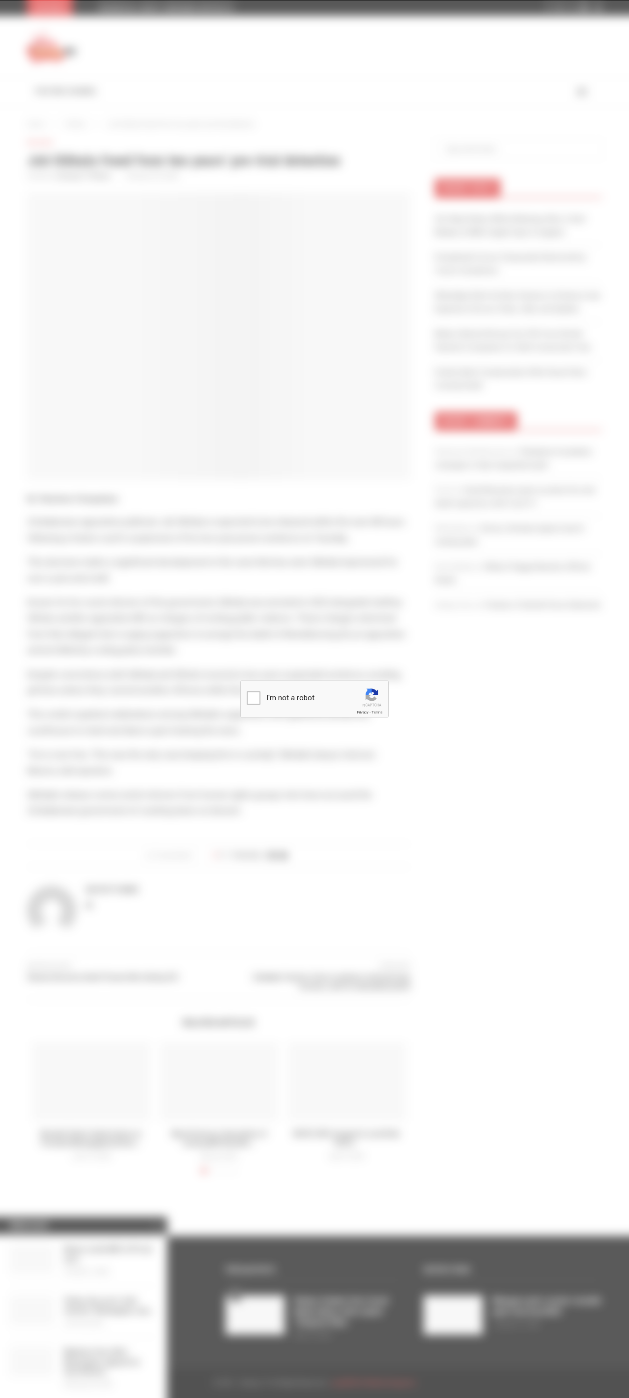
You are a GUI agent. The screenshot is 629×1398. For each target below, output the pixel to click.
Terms (377, 712)
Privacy (363, 712)
